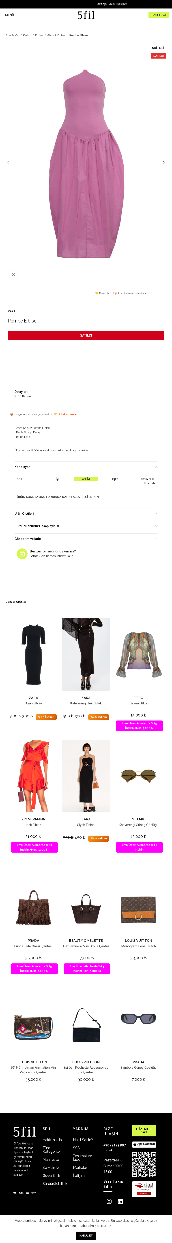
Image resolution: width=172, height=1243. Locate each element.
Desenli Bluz (138, 703)
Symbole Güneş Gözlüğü (138, 1068)
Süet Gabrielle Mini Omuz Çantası (86, 946)
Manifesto (51, 1159)
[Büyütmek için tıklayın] (13, 274)
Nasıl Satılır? (83, 1140)
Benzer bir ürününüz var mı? (53, 551)
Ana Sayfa (12, 35)
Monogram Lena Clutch (138, 946)
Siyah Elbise (33, 703)
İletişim (79, 1175)
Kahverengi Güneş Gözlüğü (138, 825)
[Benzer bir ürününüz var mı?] (22, 553)
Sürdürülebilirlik (55, 1184)
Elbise (39, 35)
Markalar (80, 1167)
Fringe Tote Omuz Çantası (33, 946)
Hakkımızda (52, 1140)
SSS (76, 1148)
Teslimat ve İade (82, 1158)
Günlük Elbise (56, 35)
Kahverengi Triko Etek (86, 703)
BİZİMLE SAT (158, 15)
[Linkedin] (120, 1201)
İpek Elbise (33, 825)
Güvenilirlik (51, 1175)
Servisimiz (51, 1167)
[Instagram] (109, 1201)
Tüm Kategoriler (52, 1150)
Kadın (27, 35)
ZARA (11, 311)
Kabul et (86, 1235)
